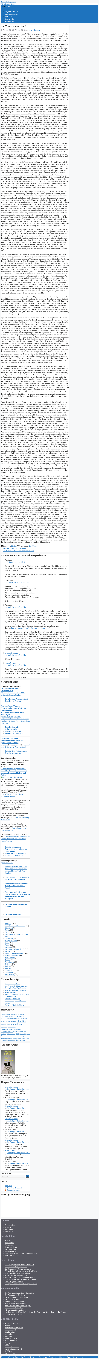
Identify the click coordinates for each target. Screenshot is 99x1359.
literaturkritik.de (10, 1251)
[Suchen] (27, 1176)
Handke (21, 1021)
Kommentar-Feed (13, 1190)
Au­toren (8, 16)
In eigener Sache (11, 941)
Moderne (3, 1034)
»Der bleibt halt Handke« (14, 1308)
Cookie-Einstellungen (75, 1357)
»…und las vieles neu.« (13, 1314)
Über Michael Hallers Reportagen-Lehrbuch (21, 1280)
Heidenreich (3, 1024)
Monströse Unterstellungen (15, 1301)
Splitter (7, 966)
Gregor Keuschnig (11, 653)
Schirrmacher (9, 1038)
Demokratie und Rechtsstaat (15, 926)
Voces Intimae (10, 1353)
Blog (2, 1016)
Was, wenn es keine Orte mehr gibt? (18, 1306)
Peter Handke (10, 958)
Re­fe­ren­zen (9, 21)
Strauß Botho (25, 1038)
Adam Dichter (10, 1151)
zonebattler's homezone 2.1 (15, 1255)
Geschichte (9, 939)
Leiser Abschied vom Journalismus (17, 1273)
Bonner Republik (9, 1016)
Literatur (8, 947)
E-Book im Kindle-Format (14, 855)
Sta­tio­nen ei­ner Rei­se (12, 984)
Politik (7, 960)
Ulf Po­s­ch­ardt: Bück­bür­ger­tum (16, 986)
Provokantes (9, 962)
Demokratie (20, 1016)
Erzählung (33, 546)
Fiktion (14, 546)
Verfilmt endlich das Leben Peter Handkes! (15, 746)
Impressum (43, 1357)
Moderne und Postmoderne (15, 953)
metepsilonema (10, 663)
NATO (17, 1034)
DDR (14, 1016)
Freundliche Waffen (12, 1299)
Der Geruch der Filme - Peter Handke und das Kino (12, 739)
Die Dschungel (10, 1330)
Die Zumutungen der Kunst (15, 1295)
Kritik (7, 943)
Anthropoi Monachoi (12, 1323)
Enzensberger (11, 1018)
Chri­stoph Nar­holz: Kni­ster (15, 1005)
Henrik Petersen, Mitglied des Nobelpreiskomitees (12, 795)
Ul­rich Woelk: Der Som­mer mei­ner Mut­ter (18, 551)
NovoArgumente (11, 1340)
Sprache (8, 968)
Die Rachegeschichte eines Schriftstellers (19, 1293)
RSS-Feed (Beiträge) (14, 1188)
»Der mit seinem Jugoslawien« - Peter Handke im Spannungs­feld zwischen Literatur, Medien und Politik (14, 772)
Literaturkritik (7, 1031)
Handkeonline (10, 1332)
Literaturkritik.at (11, 1249)
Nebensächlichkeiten (12, 956)
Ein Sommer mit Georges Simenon (18, 1269)
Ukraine (13, 1040)
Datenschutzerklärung (57, 1357)
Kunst (7, 945)
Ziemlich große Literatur (14, 1282)
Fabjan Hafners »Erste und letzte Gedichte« (21, 1271)
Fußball (3, 1021)
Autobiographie (4, 1014)
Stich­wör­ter (10, 19)
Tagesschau (5, 1040)
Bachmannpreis (13, 1014)
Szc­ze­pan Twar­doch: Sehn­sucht (16, 990)
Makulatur (8, 1336)
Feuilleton (24, 1018)
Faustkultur (9, 1245)
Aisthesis (8, 1241)
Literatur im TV (18, 1029)
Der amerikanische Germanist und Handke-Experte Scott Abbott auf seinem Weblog (15, 839)
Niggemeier (27, 1034)
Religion (8, 964)
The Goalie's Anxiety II (13, 1349)
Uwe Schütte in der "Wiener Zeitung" (13, 829)
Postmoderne (9, 1036)
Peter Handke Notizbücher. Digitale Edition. (21, 1253)
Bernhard (22, 1014)
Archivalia (8, 1326)
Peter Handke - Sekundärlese (15, 1304)
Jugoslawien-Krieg (12, 1026)
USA (18, 1040)
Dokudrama (3, 1018)
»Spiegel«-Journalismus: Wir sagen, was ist (21, 1284)
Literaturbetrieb (8, 1029)
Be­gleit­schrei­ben (12, 11)
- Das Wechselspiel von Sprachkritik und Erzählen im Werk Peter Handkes (16, 870)
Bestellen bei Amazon (13, 753)
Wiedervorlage (10, 975)
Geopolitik (9, 1021)
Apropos (8, 924)
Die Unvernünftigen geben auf (16, 1267)
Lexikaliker (9, 1334)
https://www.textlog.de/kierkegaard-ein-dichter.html (30, 628)
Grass (14, 1021)
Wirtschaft (22, 1040)
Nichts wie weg (10, 992)
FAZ (19, 1018)
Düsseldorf (9, 928)
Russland (3, 1038)
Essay (7, 930)
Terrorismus (9, 973)
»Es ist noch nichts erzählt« (15, 1310)
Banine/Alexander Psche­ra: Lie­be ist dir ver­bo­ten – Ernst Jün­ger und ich (17, 996)
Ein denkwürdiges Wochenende (16, 1297)
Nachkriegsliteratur (11, 1034)
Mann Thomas (16, 1031)
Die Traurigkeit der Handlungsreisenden (19, 1265)
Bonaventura (9, 1243)
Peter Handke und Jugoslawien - (17, 878)
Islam (8, 1024)
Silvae (7, 1345)
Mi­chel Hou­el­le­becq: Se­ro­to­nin (14, 548)
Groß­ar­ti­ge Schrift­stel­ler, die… (16, 988)
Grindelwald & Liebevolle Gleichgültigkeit (11, 690)
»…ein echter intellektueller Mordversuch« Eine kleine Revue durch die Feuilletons (35, 1312)
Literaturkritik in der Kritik (14, 949)
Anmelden (8, 1186)
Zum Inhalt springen (8, 2)
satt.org (7, 1343)
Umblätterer (9, 1351)
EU (16, 1018)
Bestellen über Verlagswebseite (16, 751)
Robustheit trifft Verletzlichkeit (16, 1275)
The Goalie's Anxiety (12, 1347)
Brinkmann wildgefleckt (14, 1328)
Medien (7, 951)
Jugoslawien (4, 1027)
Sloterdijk (15, 1038)
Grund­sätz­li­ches (11, 14)
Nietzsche (22, 1034)
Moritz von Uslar (11, 1338)
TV (10, 1040)
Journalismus (16, 1024)
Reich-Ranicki (17, 1036)
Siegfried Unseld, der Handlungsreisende (20, 1277)
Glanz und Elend (11, 1247)
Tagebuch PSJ (10, 970)
